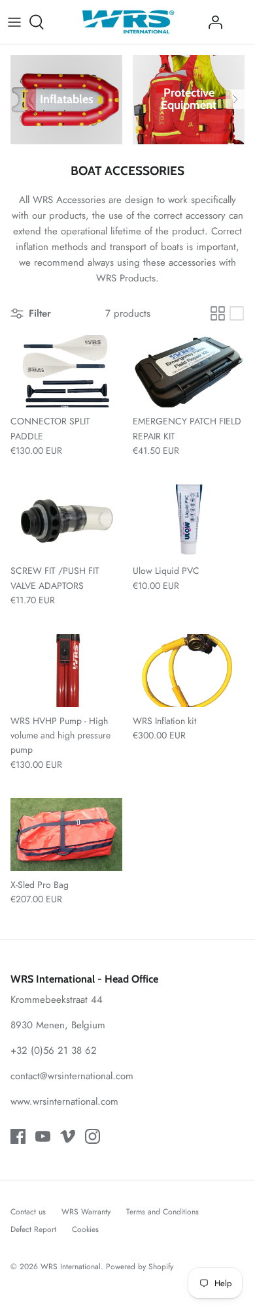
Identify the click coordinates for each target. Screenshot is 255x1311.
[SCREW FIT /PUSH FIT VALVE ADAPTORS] (66, 521)
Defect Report (33, 1229)
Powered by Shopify (139, 1266)
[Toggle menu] (14, 22)
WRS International (71, 1266)
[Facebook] (18, 1136)
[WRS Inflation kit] (189, 670)
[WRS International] (127, 22)
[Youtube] (42, 1136)
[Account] (211, 22)
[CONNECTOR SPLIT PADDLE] (66, 371)
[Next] (235, 99)
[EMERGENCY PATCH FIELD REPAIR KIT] (189, 371)
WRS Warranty (85, 1212)
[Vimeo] (67, 1136)
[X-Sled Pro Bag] (66, 834)
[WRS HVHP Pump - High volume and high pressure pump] (66, 670)
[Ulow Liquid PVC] (189, 521)
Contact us (28, 1212)
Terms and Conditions (162, 1212)
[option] (66, 99)
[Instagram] (92, 1136)
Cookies (85, 1229)
